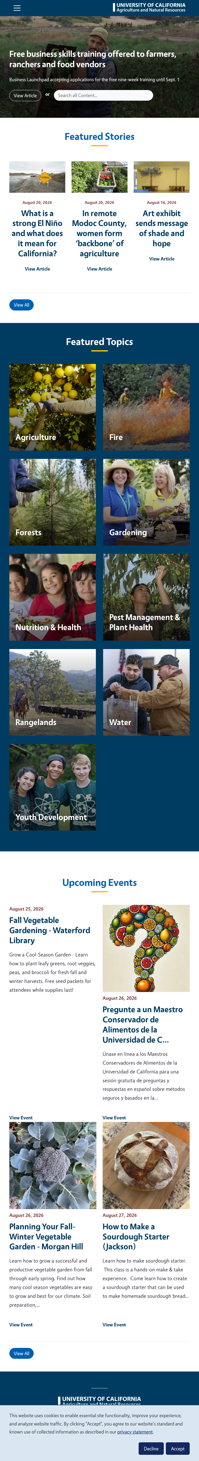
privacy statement (135, 1432)
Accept (177, 1448)
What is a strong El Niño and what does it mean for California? (37, 233)
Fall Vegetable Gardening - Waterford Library (49, 930)
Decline (151, 1448)
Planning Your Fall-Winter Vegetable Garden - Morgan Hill (46, 1236)
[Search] (149, 95)
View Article (25, 95)
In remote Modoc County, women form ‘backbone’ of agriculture (99, 233)
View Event (21, 1117)
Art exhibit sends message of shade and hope (162, 228)
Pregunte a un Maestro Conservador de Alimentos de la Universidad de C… (143, 1024)
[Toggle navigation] (17, 8)
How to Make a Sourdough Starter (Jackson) (136, 1236)
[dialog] (99, 1433)
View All (21, 305)
